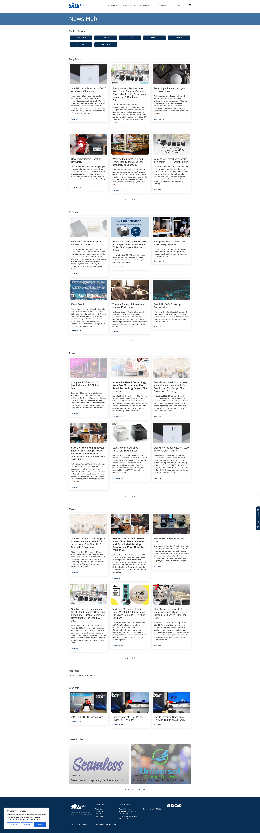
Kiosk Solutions (79, 304)
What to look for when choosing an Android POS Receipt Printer (171, 160)
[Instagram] (179, 805)
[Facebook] (168, 805)
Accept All (40, 824)
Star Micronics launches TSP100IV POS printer (125, 449)
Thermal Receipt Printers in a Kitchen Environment (128, 306)
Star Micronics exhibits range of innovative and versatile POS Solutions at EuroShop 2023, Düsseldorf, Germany (170, 386)
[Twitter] (172, 805)
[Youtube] (176, 805)
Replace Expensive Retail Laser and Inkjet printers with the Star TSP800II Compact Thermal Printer (129, 246)
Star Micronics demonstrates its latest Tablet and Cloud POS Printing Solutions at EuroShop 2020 (170, 613)
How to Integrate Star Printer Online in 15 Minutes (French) (169, 718)
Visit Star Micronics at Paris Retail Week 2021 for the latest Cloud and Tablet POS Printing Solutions (129, 613)
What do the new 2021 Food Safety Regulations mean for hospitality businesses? (127, 162)
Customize (13, 824)
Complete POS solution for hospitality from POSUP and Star (86, 385)
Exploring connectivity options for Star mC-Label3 (87, 243)
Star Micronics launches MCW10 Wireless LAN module (88, 90)
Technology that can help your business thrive (170, 90)
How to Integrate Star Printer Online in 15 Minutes (127, 718)
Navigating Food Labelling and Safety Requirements (170, 243)
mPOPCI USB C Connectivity (87, 717)
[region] (26, 818)
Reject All (27, 824)
